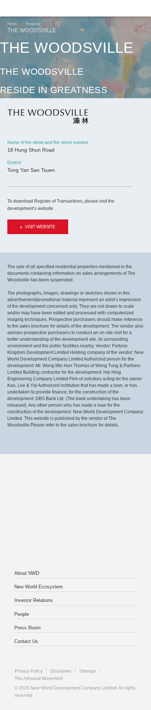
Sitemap (87, 671)
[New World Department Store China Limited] (75, 542)
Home (12, 24)
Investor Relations (33, 600)
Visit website (40, 226)
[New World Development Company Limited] (75, 483)
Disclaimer (60, 671)
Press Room (27, 628)
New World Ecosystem (38, 586)
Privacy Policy (29, 671)
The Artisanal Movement (39, 678)
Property (33, 24)
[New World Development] (42, 8)
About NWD (26, 573)
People (21, 614)
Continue (75, 166)
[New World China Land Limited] (75, 512)
